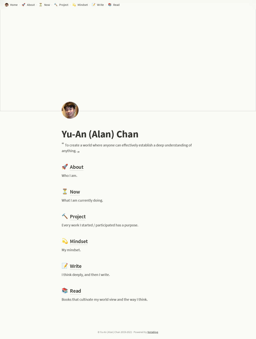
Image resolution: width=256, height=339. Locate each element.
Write (76, 266)
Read (75, 290)
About (76, 166)
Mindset (79, 241)
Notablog (152, 332)
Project (77, 216)
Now (75, 191)
